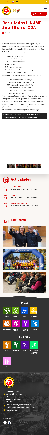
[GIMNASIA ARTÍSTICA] (25, 323)
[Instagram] (9, 422)
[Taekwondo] (16, 345)
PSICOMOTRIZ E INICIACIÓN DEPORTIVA (34, 352)
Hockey (15, 316)
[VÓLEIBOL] (33, 310)
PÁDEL (35, 329)
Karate (25, 350)
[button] (47, 2)
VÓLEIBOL (34, 316)
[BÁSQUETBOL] (7, 323)
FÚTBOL (7, 316)
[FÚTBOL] (7, 310)
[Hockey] (15, 310)
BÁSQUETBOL (7, 329)
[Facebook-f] (5, 422)
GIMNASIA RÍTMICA (16, 329)
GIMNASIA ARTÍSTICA (25, 329)
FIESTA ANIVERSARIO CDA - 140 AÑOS (24, 197)
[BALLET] (7, 361)
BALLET (7, 366)
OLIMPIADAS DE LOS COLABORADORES (24, 189)
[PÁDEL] (35, 323)
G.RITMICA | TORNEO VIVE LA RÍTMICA (24, 206)
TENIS (6, 350)
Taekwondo (15, 350)
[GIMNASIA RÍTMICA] (16, 323)
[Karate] (25, 345)
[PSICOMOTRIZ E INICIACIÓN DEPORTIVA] (34, 345)
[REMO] (24, 310)
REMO (24, 316)
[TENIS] (7, 345)
